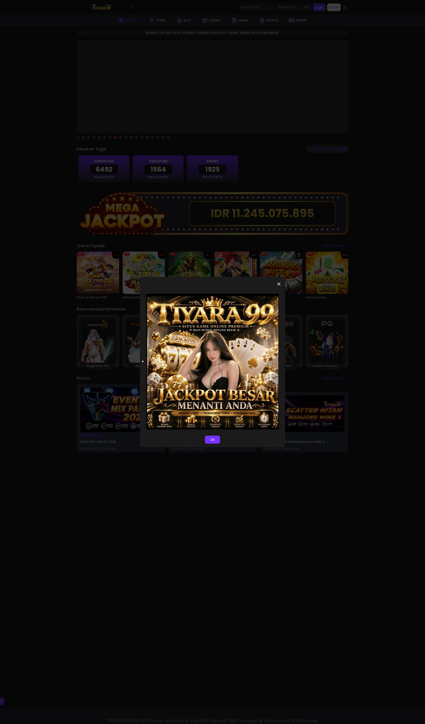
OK (212, 439)
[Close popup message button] (279, 284)
